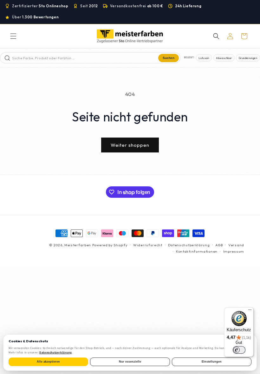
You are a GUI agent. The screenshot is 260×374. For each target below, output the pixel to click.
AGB (219, 245)
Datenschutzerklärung (189, 245)
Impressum (233, 251)
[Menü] (250, 311)
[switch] (239, 350)
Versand (236, 245)
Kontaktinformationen (197, 251)
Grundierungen (248, 58)
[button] (13, 36)
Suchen (168, 58)
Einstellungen (212, 361)
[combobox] (84, 58)
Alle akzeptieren (48, 361)
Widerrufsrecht (147, 245)
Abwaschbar (224, 58)
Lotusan (203, 58)
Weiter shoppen (130, 145)
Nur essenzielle (130, 361)
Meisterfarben (77, 245)
